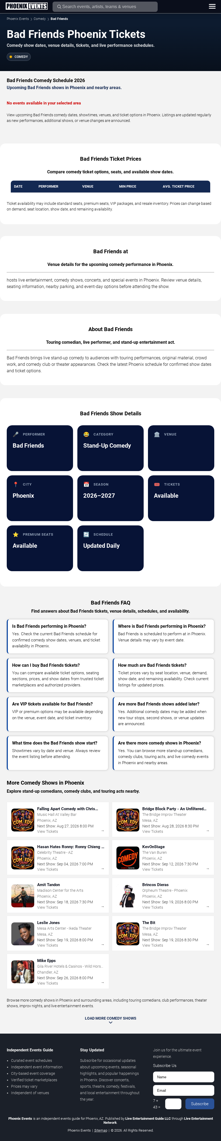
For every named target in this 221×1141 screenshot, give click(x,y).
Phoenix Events (18, 19)
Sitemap (100, 1130)
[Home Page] (26, 6)
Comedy (40, 19)
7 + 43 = (156, 1103)
